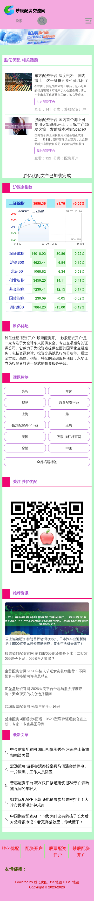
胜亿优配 (10, 848)
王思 (69, 425)
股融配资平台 (45, 150)
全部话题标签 (47, 461)
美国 (25, 436)
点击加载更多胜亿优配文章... (47, 175)
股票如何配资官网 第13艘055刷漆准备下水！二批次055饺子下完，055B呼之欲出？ (46, 656)
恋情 (25, 447)
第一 (69, 413)
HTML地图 (71, 881)
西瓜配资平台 (69, 402)
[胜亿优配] (25, 10)
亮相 (25, 391)
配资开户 (34, 848)
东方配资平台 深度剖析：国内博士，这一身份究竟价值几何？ (61, 78)
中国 (69, 447)
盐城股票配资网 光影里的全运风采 (32, 706)
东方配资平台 (45, 101)
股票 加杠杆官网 (69, 436)
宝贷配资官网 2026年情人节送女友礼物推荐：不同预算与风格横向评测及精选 (45, 673)
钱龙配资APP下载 (25, 425)
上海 (25, 413)
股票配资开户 (57, 851)
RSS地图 (55, 881)
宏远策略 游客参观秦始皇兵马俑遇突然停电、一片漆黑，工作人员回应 (49, 768)
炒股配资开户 (81, 851)
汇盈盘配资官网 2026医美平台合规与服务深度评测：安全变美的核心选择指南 (43, 691)
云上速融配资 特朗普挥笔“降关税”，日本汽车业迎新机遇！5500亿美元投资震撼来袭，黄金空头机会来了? (45, 641)
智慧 (25, 402)
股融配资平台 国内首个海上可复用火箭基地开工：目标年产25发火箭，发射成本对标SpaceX (61, 124)
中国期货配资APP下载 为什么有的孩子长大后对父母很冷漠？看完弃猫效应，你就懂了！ (49, 819)
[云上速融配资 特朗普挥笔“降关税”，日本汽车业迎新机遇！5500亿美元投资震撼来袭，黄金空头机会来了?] (47, 618)
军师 (69, 391)
